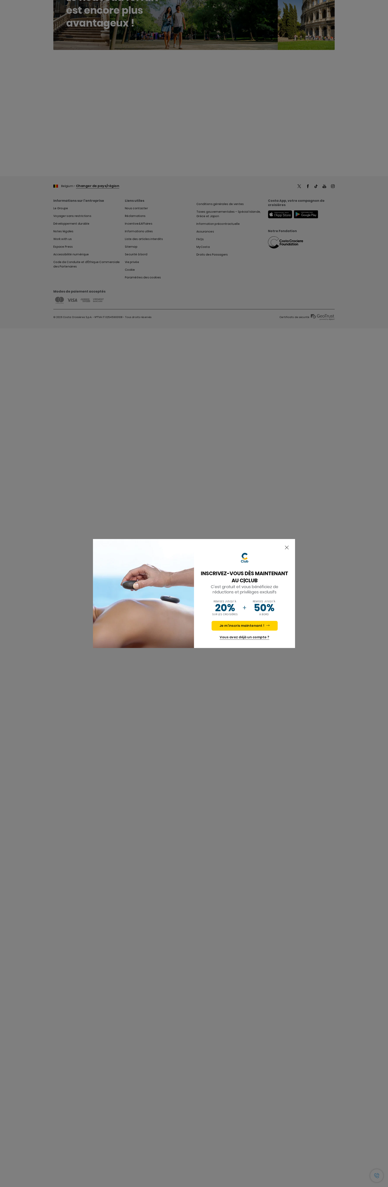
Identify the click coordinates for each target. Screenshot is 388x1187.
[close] (287, 547)
